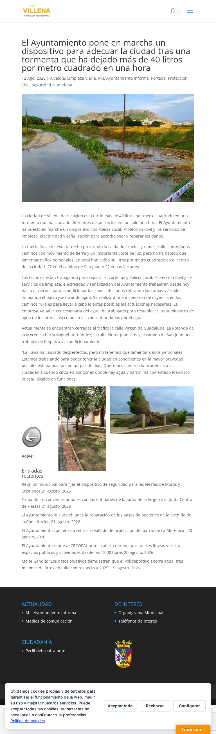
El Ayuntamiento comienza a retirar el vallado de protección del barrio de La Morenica (104, 530)
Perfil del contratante (45, 650)
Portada (158, 78)
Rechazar (155, 705)
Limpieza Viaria (81, 78)
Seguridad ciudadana (52, 85)
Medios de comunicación (49, 621)
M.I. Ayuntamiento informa (123, 78)
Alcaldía (57, 78)
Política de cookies (27, 720)
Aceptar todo (120, 705)
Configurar (189, 705)
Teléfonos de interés (137, 621)
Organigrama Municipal (140, 612)
